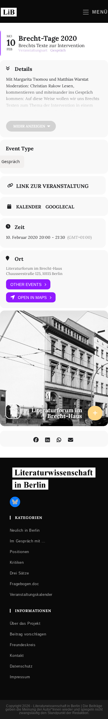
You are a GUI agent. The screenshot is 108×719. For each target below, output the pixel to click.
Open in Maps (32, 297)
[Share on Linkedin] (48, 439)
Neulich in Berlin (25, 530)
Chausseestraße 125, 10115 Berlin (34, 273)
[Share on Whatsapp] (59, 439)
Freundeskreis (23, 645)
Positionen (19, 552)
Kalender (28, 206)
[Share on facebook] (36, 439)
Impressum (20, 677)
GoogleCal (60, 206)
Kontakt (17, 655)
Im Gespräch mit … (28, 541)
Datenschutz (21, 666)
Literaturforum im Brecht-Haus (34, 268)
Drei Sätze (19, 573)
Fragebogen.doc (24, 584)
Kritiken (17, 562)
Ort (19, 259)
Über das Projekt (25, 623)
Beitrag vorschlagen (28, 634)
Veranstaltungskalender (31, 594)
